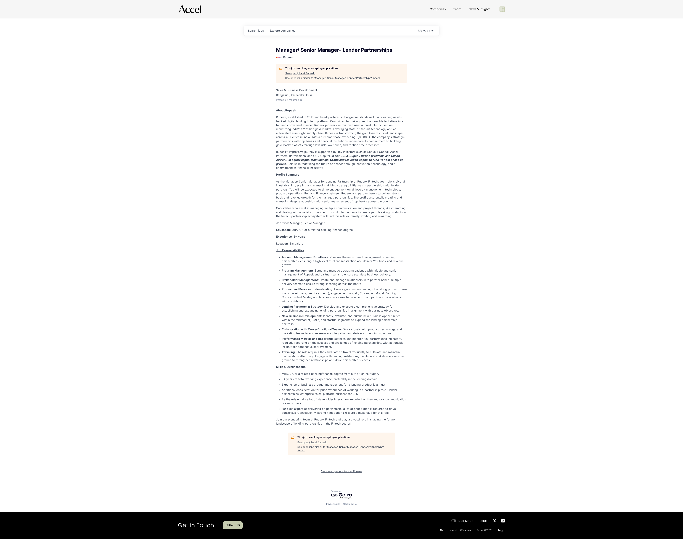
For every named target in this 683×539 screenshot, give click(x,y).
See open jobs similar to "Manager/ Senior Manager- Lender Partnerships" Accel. (332, 77)
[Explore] (502, 9)
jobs (256, 30)
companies (282, 30)
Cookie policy (350, 504)
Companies (438, 9)
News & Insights (479, 9)
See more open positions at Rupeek (341, 471)
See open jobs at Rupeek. (300, 73)
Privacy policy (333, 504)
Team (457, 9)
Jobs (483, 521)
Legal (501, 530)
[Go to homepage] (189, 9)
